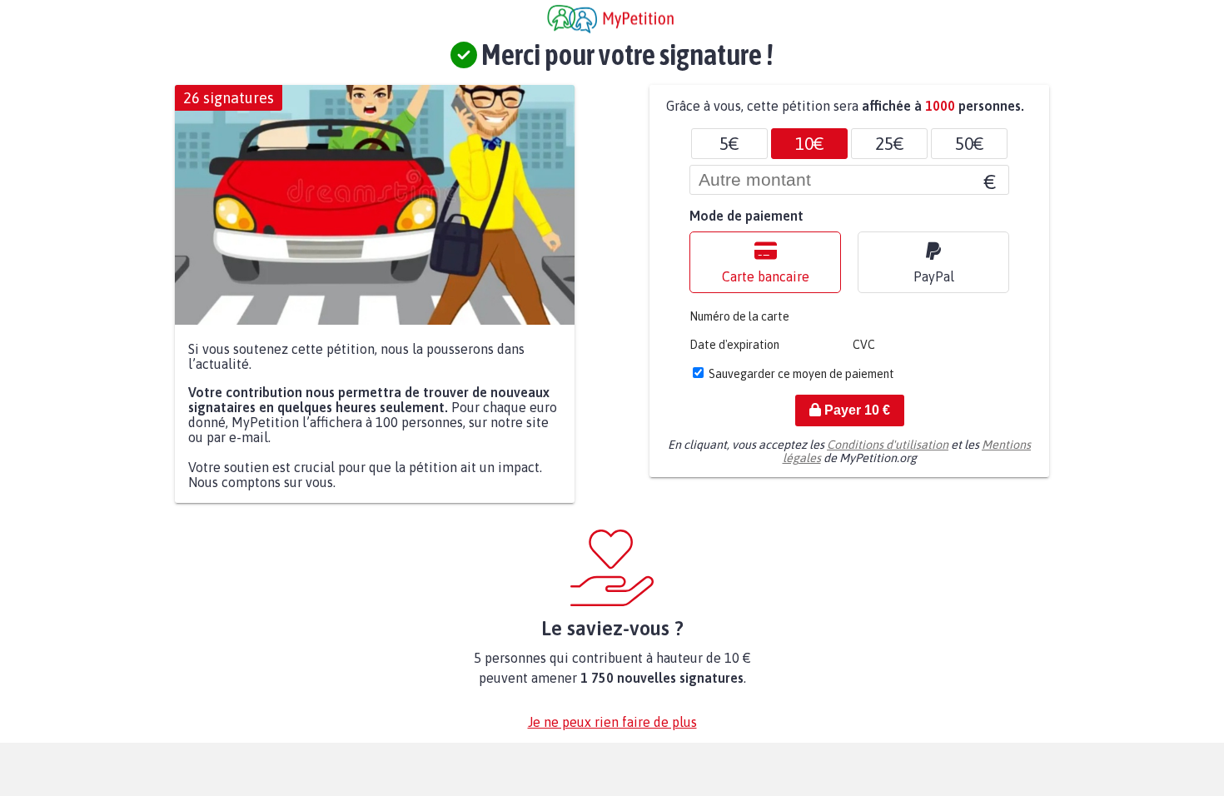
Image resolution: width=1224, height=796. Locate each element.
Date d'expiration (734, 344)
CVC (864, 344)
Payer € (855, 410)
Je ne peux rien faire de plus (612, 721)
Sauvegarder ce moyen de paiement (801, 374)
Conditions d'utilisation (887, 444)
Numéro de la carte (739, 316)
